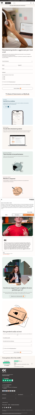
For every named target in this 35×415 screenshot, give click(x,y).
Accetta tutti (29, 214)
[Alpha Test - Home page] (2, 3)
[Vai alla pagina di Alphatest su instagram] (5, 407)
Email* (3, 68)
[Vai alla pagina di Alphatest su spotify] (10, 407)
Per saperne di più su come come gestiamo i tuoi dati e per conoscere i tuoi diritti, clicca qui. (11, 413)
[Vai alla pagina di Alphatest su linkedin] (8, 407)
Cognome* (20, 65)
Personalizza (17, 214)
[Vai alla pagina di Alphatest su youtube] (7, 407)
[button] (31, 3)
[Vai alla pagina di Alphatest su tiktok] (3, 407)
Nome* (3, 65)
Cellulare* (4, 72)
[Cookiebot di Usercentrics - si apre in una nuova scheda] (30, 199)
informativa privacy (13, 348)
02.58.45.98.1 (9, 384)
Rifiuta (6, 214)
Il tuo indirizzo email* (6, 337)
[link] (33, 3)
